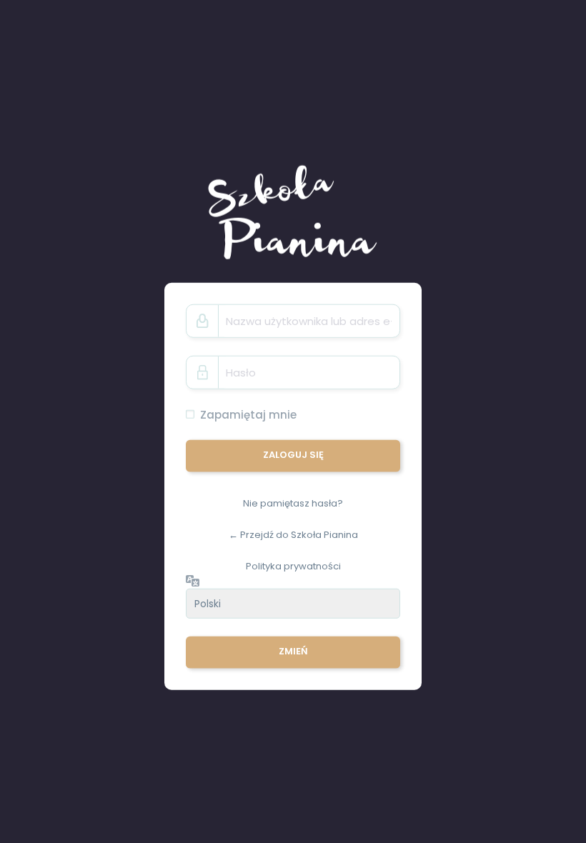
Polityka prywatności (293, 565)
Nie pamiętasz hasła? (293, 503)
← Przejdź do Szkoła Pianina (293, 535)
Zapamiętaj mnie (248, 414)
